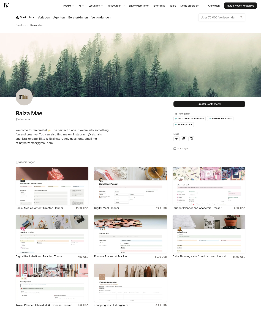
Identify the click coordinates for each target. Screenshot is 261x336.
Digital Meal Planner (106, 208)
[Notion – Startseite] (7, 6)
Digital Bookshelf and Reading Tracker (40, 256)
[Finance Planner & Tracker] (130, 234)
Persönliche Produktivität (191, 118)
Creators (21, 25)
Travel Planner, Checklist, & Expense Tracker (44, 305)
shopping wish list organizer (112, 305)
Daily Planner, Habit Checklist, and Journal (199, 256)
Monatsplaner (185, 124)
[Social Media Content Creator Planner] (52, 186)
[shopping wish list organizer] (130, 283)
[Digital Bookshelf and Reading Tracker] (52, 234)
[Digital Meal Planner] (130, 186)
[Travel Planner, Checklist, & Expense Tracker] (52, 283)
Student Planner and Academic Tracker (197, 208)
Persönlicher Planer (221, 118)
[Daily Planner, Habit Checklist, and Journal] (209, 234)
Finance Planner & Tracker (110, 256)
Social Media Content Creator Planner (39, 208)
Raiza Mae (36, 25)
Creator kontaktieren (209, 103)
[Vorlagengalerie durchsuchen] (241, 17)
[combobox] (221, 17)
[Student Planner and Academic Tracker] (209, 186)
